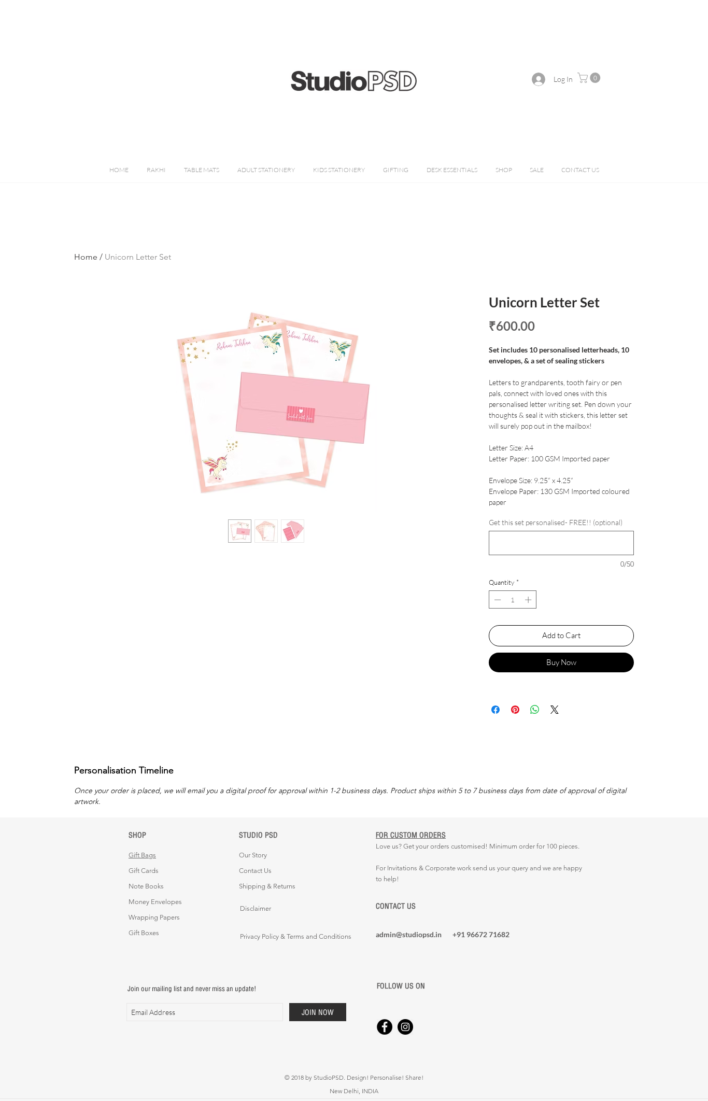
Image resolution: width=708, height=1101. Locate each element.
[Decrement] (496, 600)
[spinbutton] (513, 600)
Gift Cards (144, 870)
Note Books (146, 886)
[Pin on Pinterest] (515, 709)
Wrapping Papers (154, 917)
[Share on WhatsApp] (535, 709)
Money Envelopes (155, 902)
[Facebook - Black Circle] (384, 1027)
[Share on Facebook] (495, 709)
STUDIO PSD (258, 834)
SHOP (137, 834)
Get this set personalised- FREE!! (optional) (555, 522)
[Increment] (529, 600)
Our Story (253, 855)
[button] (590, 78)
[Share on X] (554, 709)
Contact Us (255, 870)
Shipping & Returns (267, 886)
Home (85, 257)
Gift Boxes (144, 933)
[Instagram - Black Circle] (405, 1027)
